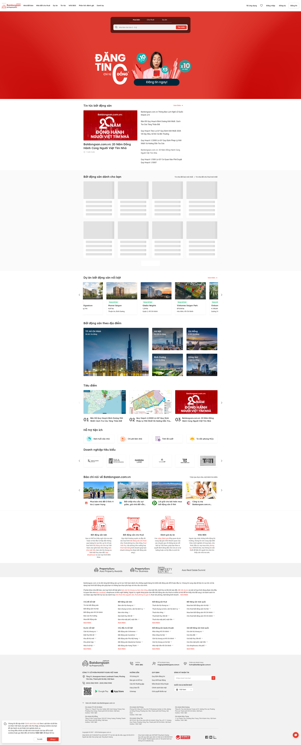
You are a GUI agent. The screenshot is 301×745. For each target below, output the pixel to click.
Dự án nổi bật (88, 628)
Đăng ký (282, 6)
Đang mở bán (90, 302)
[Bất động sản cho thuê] (133, 523)
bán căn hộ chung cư (129, 590)
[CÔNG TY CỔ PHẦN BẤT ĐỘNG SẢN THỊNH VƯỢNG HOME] (184, 460)
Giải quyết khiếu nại (159, 691)
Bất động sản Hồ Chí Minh (93, 612)
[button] (79, 295)
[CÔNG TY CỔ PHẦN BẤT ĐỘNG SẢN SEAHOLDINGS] (116, 460)
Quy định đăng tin (158, 676)
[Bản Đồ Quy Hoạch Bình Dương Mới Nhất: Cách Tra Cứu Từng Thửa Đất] (104, 402)
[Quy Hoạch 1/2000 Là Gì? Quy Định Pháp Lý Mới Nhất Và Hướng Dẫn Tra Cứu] (150, 402)
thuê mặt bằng (125, 548)
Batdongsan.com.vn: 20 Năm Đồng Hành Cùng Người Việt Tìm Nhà (160, 151)
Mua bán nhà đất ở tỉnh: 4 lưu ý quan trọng (101, 503)
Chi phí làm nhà (135, 439)
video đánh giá (163, 538)
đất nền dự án (183, 590)
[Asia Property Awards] (108, 570)
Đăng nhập (270, 6)
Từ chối (39, 739)
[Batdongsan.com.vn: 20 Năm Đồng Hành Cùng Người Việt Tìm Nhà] (196, 402)
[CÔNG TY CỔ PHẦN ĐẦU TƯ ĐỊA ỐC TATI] (207, 460)
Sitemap (133, 691)
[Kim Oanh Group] (93, 460)
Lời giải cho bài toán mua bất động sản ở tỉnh (170, 503)
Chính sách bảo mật (159, 687)
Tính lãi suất (167, 439)
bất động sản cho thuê (138, 541)
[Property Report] (165, 570)
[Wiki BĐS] (202, 523)
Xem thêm (184, 595)
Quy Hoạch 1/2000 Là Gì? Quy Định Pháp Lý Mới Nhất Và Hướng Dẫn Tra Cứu (161, 142)
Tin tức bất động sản (91, 605)
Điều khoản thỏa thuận (160, 684)
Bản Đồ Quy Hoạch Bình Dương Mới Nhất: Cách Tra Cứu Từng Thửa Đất (160, 123)
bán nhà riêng (142, 590)
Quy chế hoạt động (159, 680)
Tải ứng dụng (251, 6)
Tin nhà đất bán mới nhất (184, 177)
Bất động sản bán (125, 602)
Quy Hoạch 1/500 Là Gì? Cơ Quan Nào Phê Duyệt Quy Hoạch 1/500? (161, 161)
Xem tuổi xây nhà (101, 439)
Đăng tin (293, 6)
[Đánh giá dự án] (167, 523)
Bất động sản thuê (159, 602)
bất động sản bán (99, 545)
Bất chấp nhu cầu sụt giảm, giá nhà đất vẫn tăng (134, 503)
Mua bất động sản (90, 619)
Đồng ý (52, 739)
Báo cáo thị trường (90, 616)
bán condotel (101, 592)
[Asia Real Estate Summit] (193, 570)
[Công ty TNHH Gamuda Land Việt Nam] (139, 460)
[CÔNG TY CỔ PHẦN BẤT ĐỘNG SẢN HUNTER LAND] (162, 460)
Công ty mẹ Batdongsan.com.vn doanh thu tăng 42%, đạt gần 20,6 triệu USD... (203, 503)
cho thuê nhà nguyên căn (125, 595)
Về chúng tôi (134, 676)
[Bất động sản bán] (99, 523)
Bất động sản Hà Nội (91, 609)
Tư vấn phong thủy (205, 439)
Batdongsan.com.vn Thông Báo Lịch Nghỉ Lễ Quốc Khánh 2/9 (162, 113)
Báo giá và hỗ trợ (136, 680)
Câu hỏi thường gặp (137, 684)
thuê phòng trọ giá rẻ (142, 595)
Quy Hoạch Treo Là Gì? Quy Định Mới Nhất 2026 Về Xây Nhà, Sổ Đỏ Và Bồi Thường (161, 132)
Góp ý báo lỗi (134, 687)
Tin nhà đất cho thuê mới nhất (207, 177)
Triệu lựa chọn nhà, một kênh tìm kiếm (204, 477)
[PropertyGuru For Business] (140, 570)
